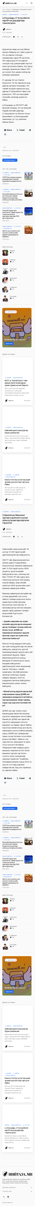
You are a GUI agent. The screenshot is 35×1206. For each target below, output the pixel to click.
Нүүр (3, 9)
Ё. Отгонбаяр (13, 296)
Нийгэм (6, 172)
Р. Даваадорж (13, 287)
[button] (26, 3)
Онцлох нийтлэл (14, 14)
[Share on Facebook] (14, 36)
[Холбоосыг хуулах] (22, 36)
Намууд (8, 9)
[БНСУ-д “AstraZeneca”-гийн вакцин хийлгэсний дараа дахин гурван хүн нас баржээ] (17, 366)
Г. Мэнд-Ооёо (13, 269)
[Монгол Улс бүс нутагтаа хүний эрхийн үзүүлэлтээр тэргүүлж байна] (17, 463)
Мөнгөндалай (13, 278)
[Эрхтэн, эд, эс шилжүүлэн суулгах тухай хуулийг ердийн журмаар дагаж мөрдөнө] (28, 230)
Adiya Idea (12, 250)
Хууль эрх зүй (7, 228)
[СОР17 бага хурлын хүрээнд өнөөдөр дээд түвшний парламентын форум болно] (28, 176)
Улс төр (24, 14)
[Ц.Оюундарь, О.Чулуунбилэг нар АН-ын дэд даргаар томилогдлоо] (17, 1113)
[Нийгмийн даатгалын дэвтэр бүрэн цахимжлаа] (17, 415)
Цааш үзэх (9, 343)
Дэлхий (9, 377)
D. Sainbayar (13, 259)
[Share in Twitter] (18, 36)
